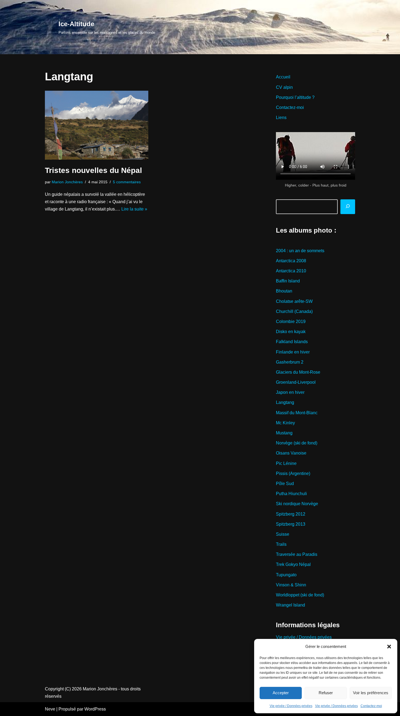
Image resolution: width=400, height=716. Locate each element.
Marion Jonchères (67, 182)
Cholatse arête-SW (294, 301)
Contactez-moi (371, 706)
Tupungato (286, 574)
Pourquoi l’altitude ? (295, 97)
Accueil (283, 77)
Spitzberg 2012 (290, 514)
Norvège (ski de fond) (296, 443)
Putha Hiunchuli (291, 493)
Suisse (282, 534)
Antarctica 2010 (291, 271)
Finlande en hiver (293, 352)
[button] (389, 646)
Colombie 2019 (291, 321)
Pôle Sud (285, 483)
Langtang (285, 402)
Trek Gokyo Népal (293, 564)
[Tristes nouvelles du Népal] (96, 125)
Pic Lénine (286, 463)
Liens (281, 117)
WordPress (95, 709)
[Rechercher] (347, 206)
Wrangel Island (290, 605)
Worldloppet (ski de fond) (300, 595)
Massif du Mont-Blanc (297, 412)
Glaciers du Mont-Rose (298, 372)
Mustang (284, 433)
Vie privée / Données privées (291, 706)
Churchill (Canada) (294, 311)
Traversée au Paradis (296, 554)
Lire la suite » (134, 209)
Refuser (326, 692)
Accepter (281, 692)
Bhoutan (284, 291)
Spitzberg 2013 (290, 524)
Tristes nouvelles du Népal (93, 170)
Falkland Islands (292, 341)
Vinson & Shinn (291, 585)
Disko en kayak (291, 331)
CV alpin (284, 87)
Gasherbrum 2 (289, 362)
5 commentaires (127, 182)
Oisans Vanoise (291, 453)
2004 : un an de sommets (300, 250)
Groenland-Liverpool (296, 382)
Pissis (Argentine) (293, 473)
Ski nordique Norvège (297, 503)
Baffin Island (288, 281)
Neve (50, 709)
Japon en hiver (290, 392)
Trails (281, 544)
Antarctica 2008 (291, 260)
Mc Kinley (285, 423)
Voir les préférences (370, 692)
